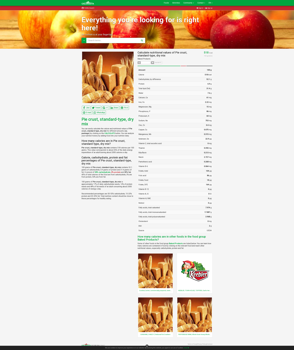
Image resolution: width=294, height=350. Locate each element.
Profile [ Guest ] (89, 8)
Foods (166, 3)
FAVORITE (157, 62)
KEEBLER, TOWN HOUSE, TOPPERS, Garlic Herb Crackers (197, 290)
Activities (176, 3)
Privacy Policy (202, 344)
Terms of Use (192, 344)
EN (210, 3)
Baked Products (144, 59)
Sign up (209, 8)
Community (188, 3)
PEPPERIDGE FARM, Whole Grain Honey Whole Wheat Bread (198, 334)
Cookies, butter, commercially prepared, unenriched (156, 290)
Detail (186, 348)
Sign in (200, 8)
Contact (200, 3)
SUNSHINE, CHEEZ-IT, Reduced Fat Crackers (155, 334)
